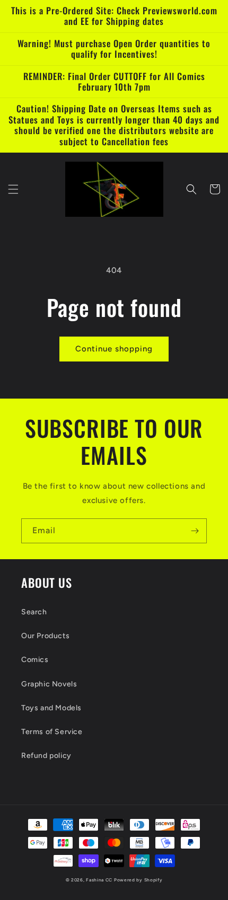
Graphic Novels (49, 684)
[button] (13, 189)
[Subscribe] (194, 530)
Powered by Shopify (138, 880)
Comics (35, 659)
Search (34, 611)
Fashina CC (99, 880)
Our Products (45, 635)
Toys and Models (51, 707)
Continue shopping (114, 349)
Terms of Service (52, 731)
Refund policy (46, 755)
